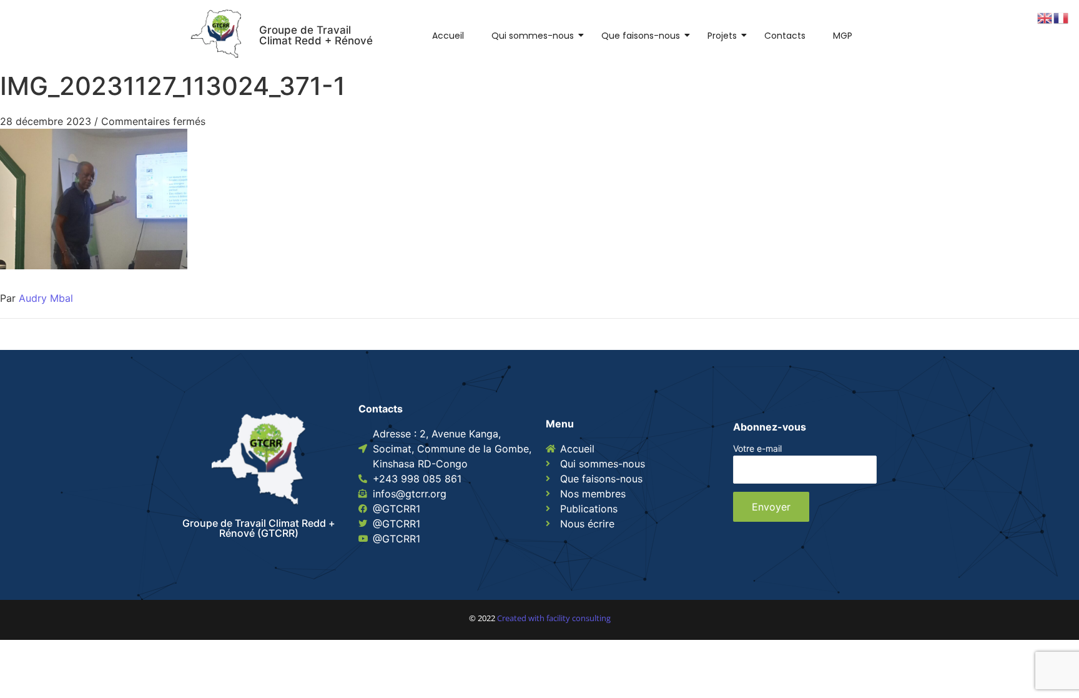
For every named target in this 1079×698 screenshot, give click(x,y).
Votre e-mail (757, 449)
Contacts (785, 35)
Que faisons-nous (640, 35)
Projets (722, 35)
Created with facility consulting (554, 618)
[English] (1045, 17)
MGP (842, 35)
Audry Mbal (46, 298)
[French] (1061, 17)
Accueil (448, 35)
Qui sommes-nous (532, 35)
